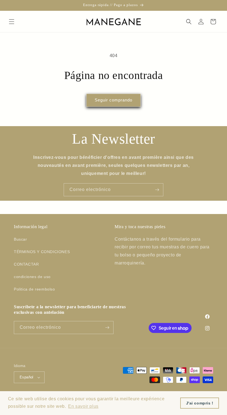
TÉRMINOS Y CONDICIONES (42, 251)
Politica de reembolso (34, 289)
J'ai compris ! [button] (199, 403)
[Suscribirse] (157, 189)
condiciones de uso (32, 276)
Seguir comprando (113, 100)
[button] (12, 22)
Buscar (20, 239)
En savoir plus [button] (83, 406)
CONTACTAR (26, 264)
